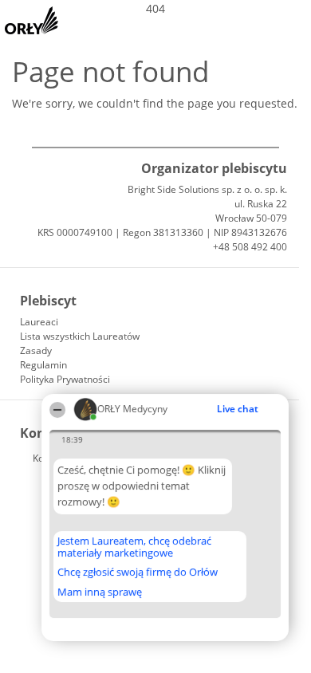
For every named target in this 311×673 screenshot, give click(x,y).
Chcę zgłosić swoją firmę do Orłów (137, 572)
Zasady (36, 350)
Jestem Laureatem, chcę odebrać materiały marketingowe (134, 546)
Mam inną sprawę (99, 591)
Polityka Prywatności (65, 379)
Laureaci (39, 322)
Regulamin (43, 365)
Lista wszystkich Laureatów (80, 336)
